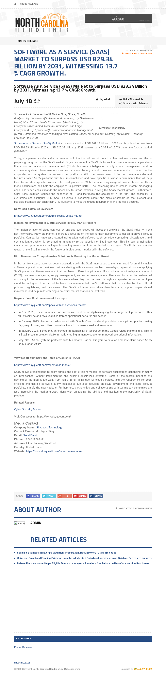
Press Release (29, 4)
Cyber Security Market (27, 409)
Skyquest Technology (49, 427)
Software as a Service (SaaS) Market (37, 143)
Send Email (30, 435)
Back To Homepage (141, 50)
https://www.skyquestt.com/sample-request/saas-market (48, 215)
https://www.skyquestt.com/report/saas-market (42, 364)
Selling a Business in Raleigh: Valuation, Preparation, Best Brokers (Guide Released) (67, 552)
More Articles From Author (135, 508)
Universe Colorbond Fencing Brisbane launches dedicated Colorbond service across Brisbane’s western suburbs (84, 558)
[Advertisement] (44, 604)
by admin (105, 99)
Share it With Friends (135, 103)
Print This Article (133, 99)
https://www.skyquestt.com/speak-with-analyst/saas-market (50, 305)
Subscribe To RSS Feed (138, 53)
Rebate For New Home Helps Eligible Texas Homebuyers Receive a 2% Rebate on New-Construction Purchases (83, 563)
